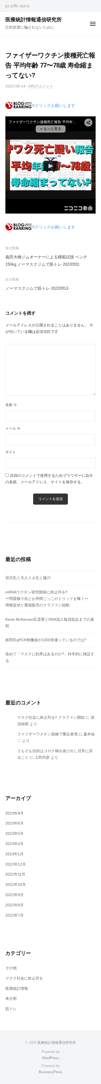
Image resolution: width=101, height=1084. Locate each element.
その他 (11, 968)
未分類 (11, 999)
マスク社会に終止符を (24, 978)
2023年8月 (14, 813)
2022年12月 (15, 864)
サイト (10, 452)
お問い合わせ (20, 6)
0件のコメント (41, 86)
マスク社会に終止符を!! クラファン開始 (51, 717)
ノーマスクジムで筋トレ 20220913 (36, 288)
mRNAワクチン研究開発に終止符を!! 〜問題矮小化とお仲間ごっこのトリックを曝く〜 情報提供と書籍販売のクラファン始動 (46, 598)
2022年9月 (14, 895)
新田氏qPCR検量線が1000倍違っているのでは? (45, 640)
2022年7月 (14, 915)
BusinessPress (50, 1072)
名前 (11, 405)
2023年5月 (14, 834)
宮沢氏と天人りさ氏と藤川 (28, 578)
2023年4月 (14, 844)
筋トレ (11, 1009)
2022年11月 (15, 874)
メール (12, 428)
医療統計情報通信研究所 (33, 19)
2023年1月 (14, 854)
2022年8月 (14, 905)
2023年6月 (14, 823)
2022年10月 (15, 885)
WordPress (50, 1058)
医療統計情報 (16, 989)
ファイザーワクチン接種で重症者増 (47, 734)
